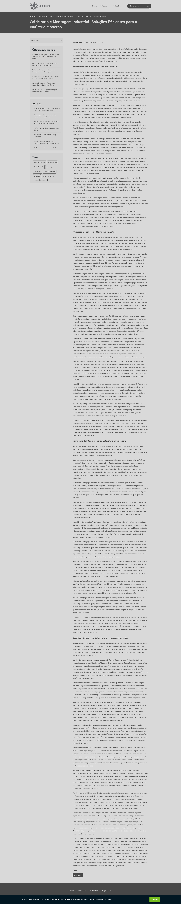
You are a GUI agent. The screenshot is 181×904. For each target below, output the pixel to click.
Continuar (155, 899)
